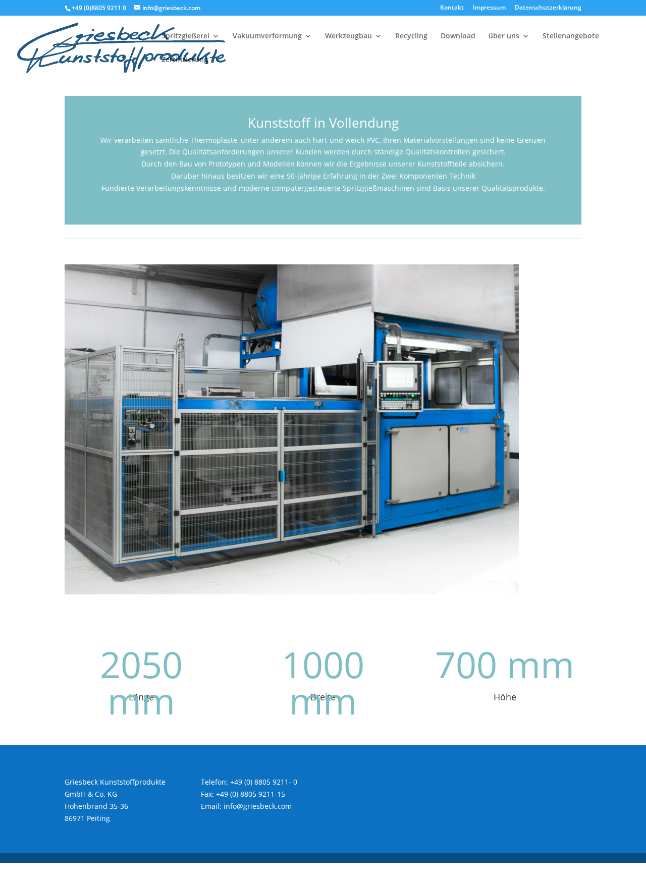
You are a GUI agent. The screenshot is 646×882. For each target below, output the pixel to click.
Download (458, 36)
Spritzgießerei (185, 36)
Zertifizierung (185, 60)
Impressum (489, 8)
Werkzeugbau (348, 36)
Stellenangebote (571, 36)
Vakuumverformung (267, 36)
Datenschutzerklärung (548, 8)
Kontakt (452, 8)
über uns (504, 36)
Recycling (411, 36)
